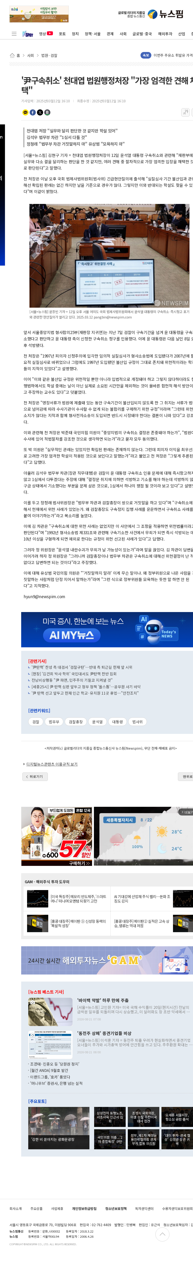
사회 (123, 33)
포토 (62, 33)
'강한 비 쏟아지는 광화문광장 (52, 1139)
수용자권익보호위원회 (177, 1208)
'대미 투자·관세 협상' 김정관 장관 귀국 (177, 1139)
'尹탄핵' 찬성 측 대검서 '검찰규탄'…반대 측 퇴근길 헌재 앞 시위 (82, 667)
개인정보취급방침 (84, 1208)
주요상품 (36, 1208)
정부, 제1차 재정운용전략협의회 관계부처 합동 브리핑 (144, 1139)
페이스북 (33, 112)
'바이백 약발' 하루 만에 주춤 (103, 1000)
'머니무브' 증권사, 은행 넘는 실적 (56, 1083)
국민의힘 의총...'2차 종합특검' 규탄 (109, 1139)
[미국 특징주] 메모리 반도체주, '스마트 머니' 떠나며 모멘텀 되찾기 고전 (78, 898)
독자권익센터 (144, 1208)
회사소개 (15, 1208)
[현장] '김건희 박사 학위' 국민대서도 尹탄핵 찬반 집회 (74, 673)
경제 (110, 33)
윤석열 (97, 721)
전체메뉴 (14, 33)
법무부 (54, 721)
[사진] (50, 1011)
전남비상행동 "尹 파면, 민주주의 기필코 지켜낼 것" (72, 680)
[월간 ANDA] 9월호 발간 (49, 1070)
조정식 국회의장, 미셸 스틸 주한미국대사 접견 (143, 1117)
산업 (181, 33)
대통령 (117, 721)
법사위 (137, 721)
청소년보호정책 (116, 1208)
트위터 (40, 112)
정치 (75, 33)
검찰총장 (76, 721)
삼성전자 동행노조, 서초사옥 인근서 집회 (110, 1117)
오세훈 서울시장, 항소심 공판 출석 (177, 1116)
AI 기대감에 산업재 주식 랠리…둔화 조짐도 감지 (142, 898)
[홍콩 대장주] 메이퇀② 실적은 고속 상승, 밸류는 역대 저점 (141, 923)
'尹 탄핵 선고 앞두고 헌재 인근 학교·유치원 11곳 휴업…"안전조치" (85, 693)
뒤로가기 (36, 776)
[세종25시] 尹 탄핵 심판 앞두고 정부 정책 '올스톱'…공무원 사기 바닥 (86, 686)
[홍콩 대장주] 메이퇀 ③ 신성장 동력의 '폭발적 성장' (78, 923)
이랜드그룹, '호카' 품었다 (50, 1076)
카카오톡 (25, 112)
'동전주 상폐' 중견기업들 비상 (104, 1033)
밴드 (47, 112)
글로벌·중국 (142, 33)
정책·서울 (93, 33)
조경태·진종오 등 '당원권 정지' (54, 1063)
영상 (42, 33)
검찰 (35, 721)
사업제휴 (57, 1208)
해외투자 (165, 33)
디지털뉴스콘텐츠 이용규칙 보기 (52, 764)
